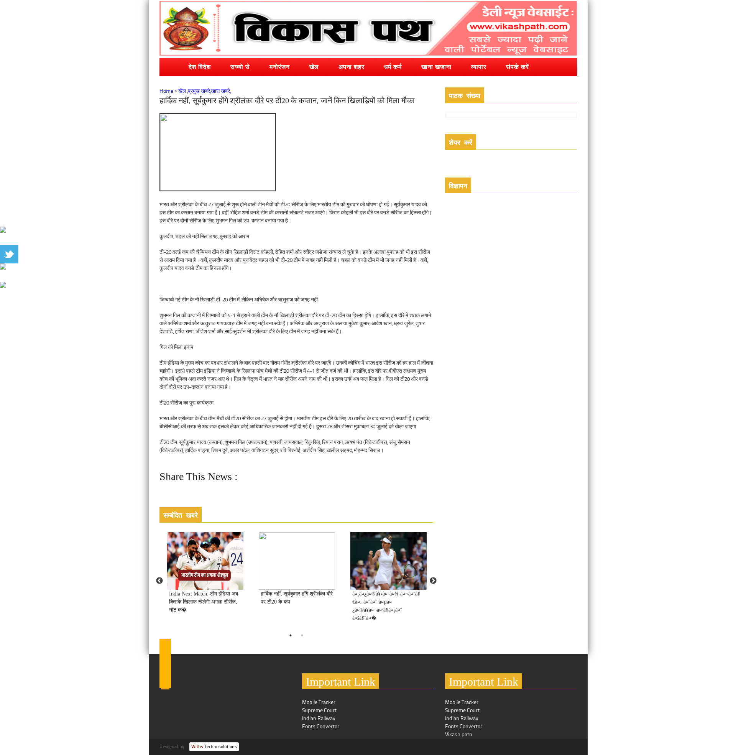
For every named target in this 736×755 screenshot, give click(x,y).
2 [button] (302, 635)
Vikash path (458, 735)
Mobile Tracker (318, 703)
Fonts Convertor (320, 727)
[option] (205, 577)
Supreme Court (319, 711)
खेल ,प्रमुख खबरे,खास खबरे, (204, 91)
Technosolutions (214, 746)
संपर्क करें (517, 67)
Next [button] (433, 581)
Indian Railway (318, 719)
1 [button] (290, 635)
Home (166, 91)
